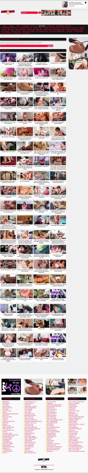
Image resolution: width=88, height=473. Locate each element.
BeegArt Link (73, 434)
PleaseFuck (28, 431)
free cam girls (78, 31)
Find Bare (28, 448)
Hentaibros (6, 440)
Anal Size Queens (74, 403)
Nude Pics (50, 437)
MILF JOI (49, 439)
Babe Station (47, 29)
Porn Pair (28, 434)
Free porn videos (30, 436)
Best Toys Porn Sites (75, 448)
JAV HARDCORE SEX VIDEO (76, 446)
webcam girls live (30, 442)
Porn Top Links (29, 418)
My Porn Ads (50, 425)
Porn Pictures (73, 439)
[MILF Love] (8, 12)
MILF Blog (34, 26)
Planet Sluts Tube (30, 422)
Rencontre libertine (75, 428)
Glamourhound (7, 442)
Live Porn (5, 404)
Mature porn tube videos (76, 416)
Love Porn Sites (51, 436)
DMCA (40, 465)
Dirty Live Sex (73, 422)
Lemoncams (60, 26)
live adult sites (16, 31)
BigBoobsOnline (29, 433)
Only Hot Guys (51, 413)
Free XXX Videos (51, 418)
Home (4, 26)
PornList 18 (6, 448)
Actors (11, 26)
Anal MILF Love (51, 445)
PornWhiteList (73, 413)
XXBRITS (82, 27)
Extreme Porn (7, 439)
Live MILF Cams (37, 27)
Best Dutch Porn (74, 449)
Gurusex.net (51, 407)
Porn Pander (73, 421)
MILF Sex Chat (51, 410)
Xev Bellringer (6, 33)
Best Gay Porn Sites (31, 419)
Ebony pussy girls (74, 437)
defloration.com (52, 422)
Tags (18, 26)
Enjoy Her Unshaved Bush (54, 419)
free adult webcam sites (57, 31)
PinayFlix (69, 31)
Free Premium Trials (75, 445)
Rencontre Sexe (52, 412)
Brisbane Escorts (30, 415)
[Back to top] (84, 469)
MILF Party (6, 401)
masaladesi (72, 425)
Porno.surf (72, 407)
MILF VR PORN (65, 27)
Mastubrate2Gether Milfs (9, 27)
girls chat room (52, 409)
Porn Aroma (50, 440)
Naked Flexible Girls (75, 418)
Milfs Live (11, 29)
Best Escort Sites (30, 452)
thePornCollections (53, 443)
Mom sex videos (73, 415)
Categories (25, 26)
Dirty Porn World (52, 430)
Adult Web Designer (31, 437)
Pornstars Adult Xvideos (76, 424)
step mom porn (73, 427)
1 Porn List (72, 436)
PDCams (3, 29)
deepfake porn (29, 430)
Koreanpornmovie (30, 407)
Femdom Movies (51, 434)
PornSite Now (73, 406)
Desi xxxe (72, 430)
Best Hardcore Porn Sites (77, 451)
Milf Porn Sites (51, 416)
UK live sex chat (30, 443)
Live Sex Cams (29, 424)
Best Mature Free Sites (76, 442)
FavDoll (27, 449)
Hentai (46, 27)
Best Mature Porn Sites (54, 406)
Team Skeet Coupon (28, 31)
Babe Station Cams (59, 29)
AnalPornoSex (29, 445)
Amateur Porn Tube (25, 27)
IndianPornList (51, 433)
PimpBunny (50, 403)
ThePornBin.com (7, 451)
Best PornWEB (73, 440)
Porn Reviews (7, 445)
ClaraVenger (73, 433)
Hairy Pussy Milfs (74, 410)
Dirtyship (28, 404)
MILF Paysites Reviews (53, 427)
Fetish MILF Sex (29, 425)
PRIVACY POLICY (46, 465)
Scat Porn (28, 412)
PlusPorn (72, 409)
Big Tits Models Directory (32, 428)
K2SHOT (29, 29)
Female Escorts (52, 415)
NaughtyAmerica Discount (74, 29)
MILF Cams (72, 412)
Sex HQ (5, 452)
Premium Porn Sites (8, 446)
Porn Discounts (55, 27)
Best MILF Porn (51, 401)
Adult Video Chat (30, 439)
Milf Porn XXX (29, 451)
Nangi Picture (51, 428)
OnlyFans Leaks (29, 413)
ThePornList (72, 404)
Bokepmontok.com (8, 436)
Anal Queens (5, 31)
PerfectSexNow (74, 419)
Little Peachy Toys (42, 31)
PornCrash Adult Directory (33, 421)
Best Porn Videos (8, 443)
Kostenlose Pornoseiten (54, 446)
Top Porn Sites (7, 449)
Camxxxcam (51, 26)
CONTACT (52, 465)
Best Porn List (37, 29)
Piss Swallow (16, 33)
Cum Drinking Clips (30, 401)
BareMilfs (50, 451)
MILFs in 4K (74, 27)
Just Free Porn (73, 443)
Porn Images (28, 440)
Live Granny (26, 33)
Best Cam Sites (73, 431)
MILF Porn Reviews (52, 421)
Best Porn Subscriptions (76, 401)
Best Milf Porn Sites (31, 427)
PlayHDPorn (28, 409)
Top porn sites (29, 446)
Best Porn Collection (53, 448)
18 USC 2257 (36, 465)
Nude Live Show (20, 29)
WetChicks (50, 424)
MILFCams (68, 26)
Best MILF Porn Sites (53, 449)
